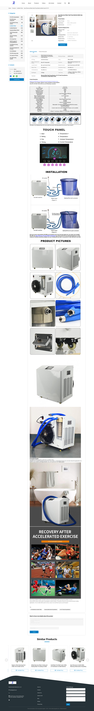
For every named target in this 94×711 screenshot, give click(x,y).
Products (36, 3)
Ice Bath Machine (16, 28)
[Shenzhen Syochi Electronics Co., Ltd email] (11, 76)
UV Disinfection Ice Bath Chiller (36, 609)
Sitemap (38, 701)
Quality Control (40, 695)
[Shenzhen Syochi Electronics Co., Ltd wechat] (17, 76)
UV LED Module (16, 51)
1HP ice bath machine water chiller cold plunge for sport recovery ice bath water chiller (56, 666)
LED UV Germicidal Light (16, 33)
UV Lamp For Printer (16, 55)
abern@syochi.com (13, 690)
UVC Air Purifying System (16, 36)
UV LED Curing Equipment (16, 20)
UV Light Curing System (16, 58)
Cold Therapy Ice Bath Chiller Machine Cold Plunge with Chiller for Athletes (75, 666)
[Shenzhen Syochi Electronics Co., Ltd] (14, 2)
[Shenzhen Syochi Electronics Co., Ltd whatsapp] (14, 76)
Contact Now (17, 79)
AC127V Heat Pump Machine (65, 609)
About (29, 3)
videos (43, 3)
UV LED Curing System (16, 17)
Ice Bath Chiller (16, 25)
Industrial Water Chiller (16, 30)
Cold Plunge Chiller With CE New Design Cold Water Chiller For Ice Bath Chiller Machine (36, 666)
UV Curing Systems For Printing (16, 48)
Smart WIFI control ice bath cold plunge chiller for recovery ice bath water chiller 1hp (17, 666)
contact (59, 3)
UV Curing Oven (16, 39)
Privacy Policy (39, 704)
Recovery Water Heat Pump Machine (51, 609)
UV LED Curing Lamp (16, 53)
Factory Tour (39, 692)
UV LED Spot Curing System (16, 23)
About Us (39, 687)
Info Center (51, 3)
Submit (34, 631)
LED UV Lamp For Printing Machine (16, 42)
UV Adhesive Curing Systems (16, 45)
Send (68, 704)
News (38, 698)
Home (23, 3)
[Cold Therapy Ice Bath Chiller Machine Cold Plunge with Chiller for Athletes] (76, 654)
